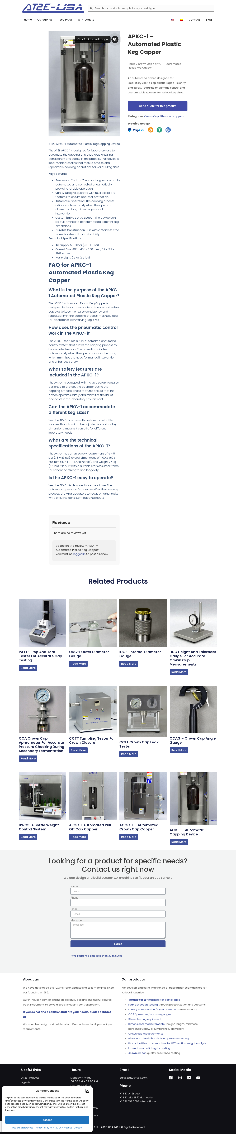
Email (73, 909)
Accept (47, 1120)
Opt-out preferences (22, 1127)
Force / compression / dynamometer (152, 1009)
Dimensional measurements (146, 1024)
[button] (87, 1091)
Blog (209, 19)
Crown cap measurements (145, 1033)
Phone (74, 897)
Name (74, 886)
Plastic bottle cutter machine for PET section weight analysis (167, 1043)
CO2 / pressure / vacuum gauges (149, 1014)
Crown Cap (145, 64)
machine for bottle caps (154, 1000)
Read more (28, 668)
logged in (79, 554)
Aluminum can (137, 1053)
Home (131, 64)
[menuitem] (172, 19)
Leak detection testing (143, 1004)
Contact (78, 1127)
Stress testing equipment (145, 1019)
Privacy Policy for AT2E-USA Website (53, 1127)
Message (76, 920)
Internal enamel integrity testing (149, 1048)
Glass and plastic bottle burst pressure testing (158, 1038)
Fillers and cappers (172, 116)
